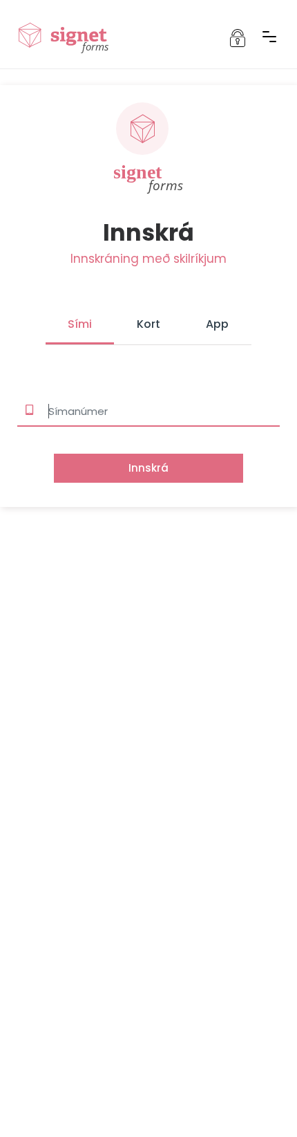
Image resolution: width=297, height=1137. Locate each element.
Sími (80, 324)
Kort (148, 324)
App (217, 324)
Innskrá (148, 468)
